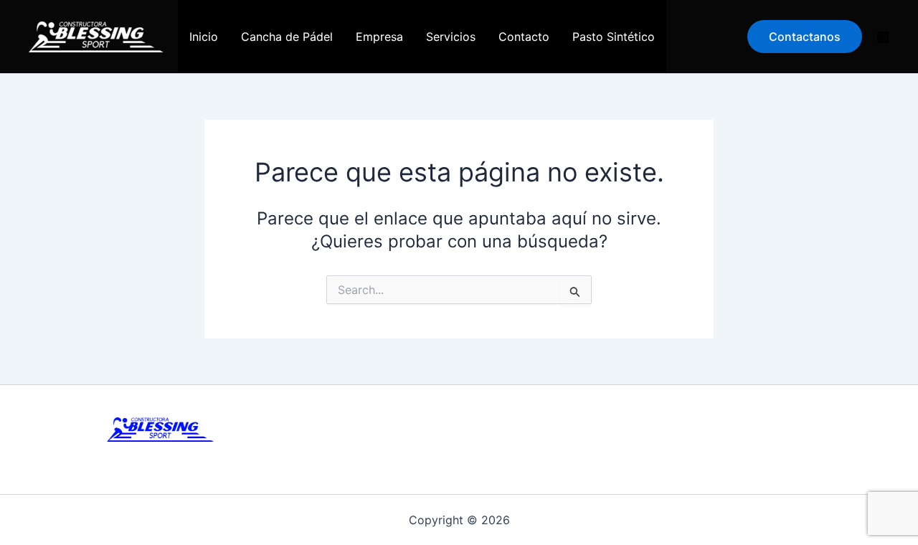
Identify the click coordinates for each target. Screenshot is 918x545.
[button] (804, 36)
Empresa (379, 36)
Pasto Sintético (613, 36)
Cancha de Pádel (287, 36)
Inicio (203, 36)
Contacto (523, 36)
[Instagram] (882, 37)
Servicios (450, 36)
